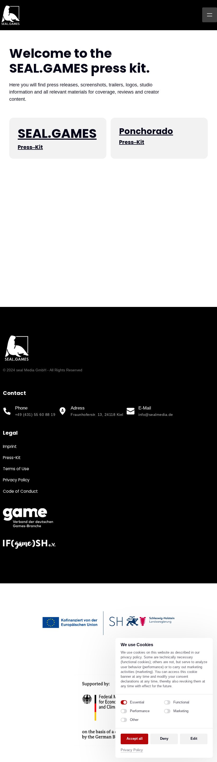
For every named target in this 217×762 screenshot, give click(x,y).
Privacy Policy (132, 750)
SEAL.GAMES (57, 133)
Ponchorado (146, 131)
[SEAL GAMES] (28, 518)
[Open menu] (209, 14)
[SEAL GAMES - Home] (10, 15)
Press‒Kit (30, 147)
